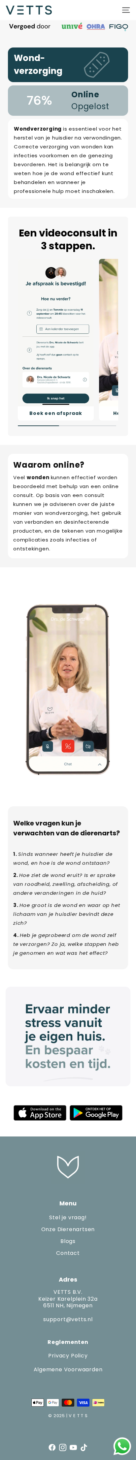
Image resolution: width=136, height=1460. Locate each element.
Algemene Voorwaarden (68, 1369)
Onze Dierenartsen (68, 1229)
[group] (56, 340)
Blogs (68, 1241)
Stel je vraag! (67, 1217)
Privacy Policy (67, 1355)
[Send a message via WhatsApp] (122, 1446)
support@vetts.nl (68, 1319)
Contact (68, 1253)
